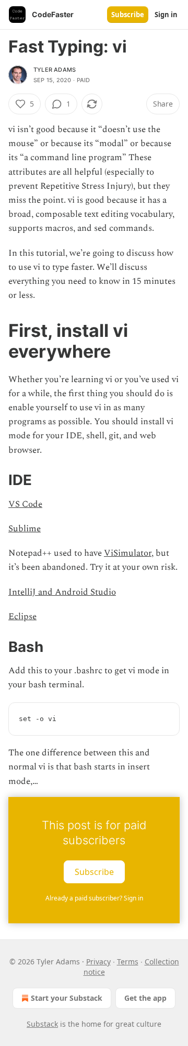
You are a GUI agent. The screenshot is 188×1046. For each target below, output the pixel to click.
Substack (42, 1024)
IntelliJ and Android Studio (62, 592)
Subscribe (127, 14)
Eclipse (22, 616)
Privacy (98, 961)
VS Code (25, 504)
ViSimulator (127, 553)
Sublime (24, 528)
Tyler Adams (54, 69)
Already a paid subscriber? (94, 898)
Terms (127, 961)
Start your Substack (66, 998)
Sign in (166, 14)
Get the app (145, 998)
